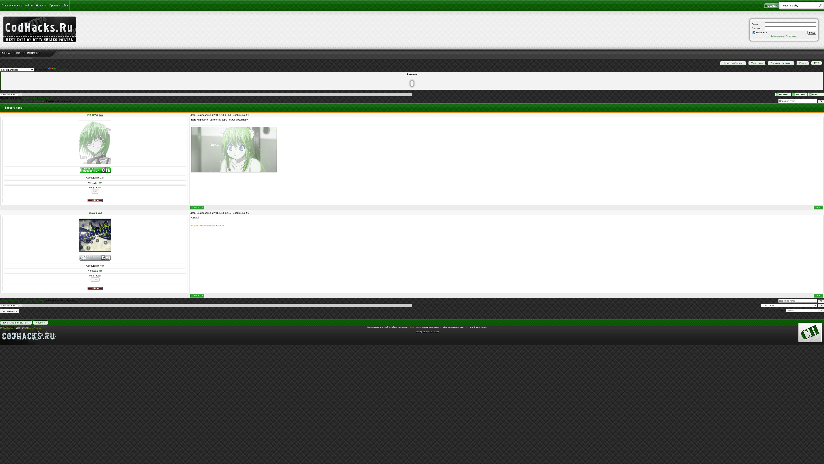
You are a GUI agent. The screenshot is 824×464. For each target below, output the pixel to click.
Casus (34, 98)
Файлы (29, 5)
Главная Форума (12, 5)
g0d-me (26, 98)
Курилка (27, 101)
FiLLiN (41, 98)
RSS (816, 63)
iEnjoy (49, 98)
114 (100, 182)
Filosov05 (92, 114)
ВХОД (17, 53)
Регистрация (791, 36)
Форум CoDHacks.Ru (10, 101)
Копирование (415, 327)
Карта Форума (34, 328)
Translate (62, 69)
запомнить (762, 32)
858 (100, 270)
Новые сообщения (733, 63)
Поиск (802, 63)
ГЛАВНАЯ (6, 53)
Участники (757, 63)
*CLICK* (220, 226)
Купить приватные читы (16, 322)
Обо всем (39, 101)
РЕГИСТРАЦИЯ (31, 53)
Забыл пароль (777, 36)
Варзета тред (52, 101)
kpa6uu (93, 213)
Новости (41, 5)
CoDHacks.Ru (8, 328)
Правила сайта (58, 5)
